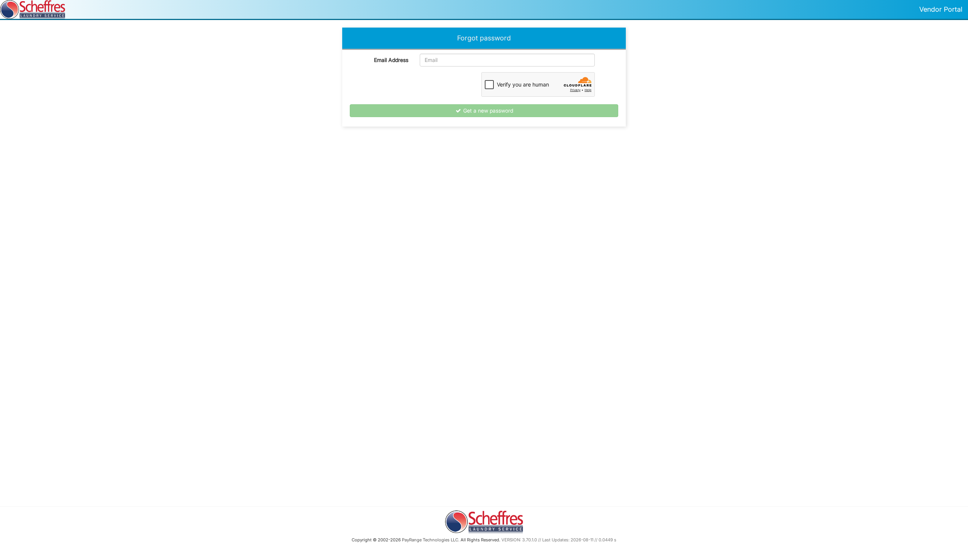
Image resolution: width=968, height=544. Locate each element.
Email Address (391, 60)
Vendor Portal (940, 9)
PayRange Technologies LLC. (430, 539)
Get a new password (487, 110)
